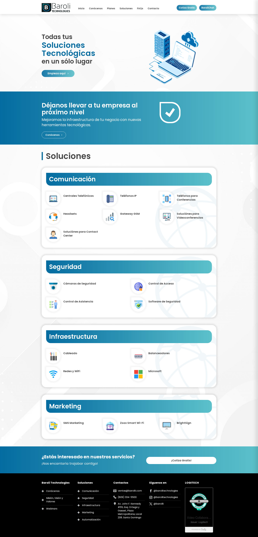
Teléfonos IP (128, 196)
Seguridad (88, 498)
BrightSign (184, 423)
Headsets (70, 214)
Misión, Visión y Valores (54, 499)
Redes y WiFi (71, 371)
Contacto (153, 8)
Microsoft (155, 371)
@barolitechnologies (166, 490)
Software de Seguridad (164, 301)
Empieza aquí (57, 73)
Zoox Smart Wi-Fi (132, 423)
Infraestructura (91, 505)
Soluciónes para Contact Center (80, 233)
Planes (111, 8)
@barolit (159, 503)
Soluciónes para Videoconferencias (190, 215)
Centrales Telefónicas (78, 196)
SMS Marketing (73, 423)
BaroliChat (207, 7)
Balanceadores (159, 353)
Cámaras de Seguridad (79, 283)
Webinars (51, 508)
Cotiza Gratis (187, 7)
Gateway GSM (130, 214)
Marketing (88, 512)
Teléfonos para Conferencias (187, 198)
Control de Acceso (161, 283)
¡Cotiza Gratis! (181, 460)
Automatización (91, 519)
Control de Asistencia (78, 301)
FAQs (140, 8)
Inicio (81, 8)
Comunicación (90, 491)
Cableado (70, 353)
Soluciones (126, 8)
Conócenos (96, 8)
